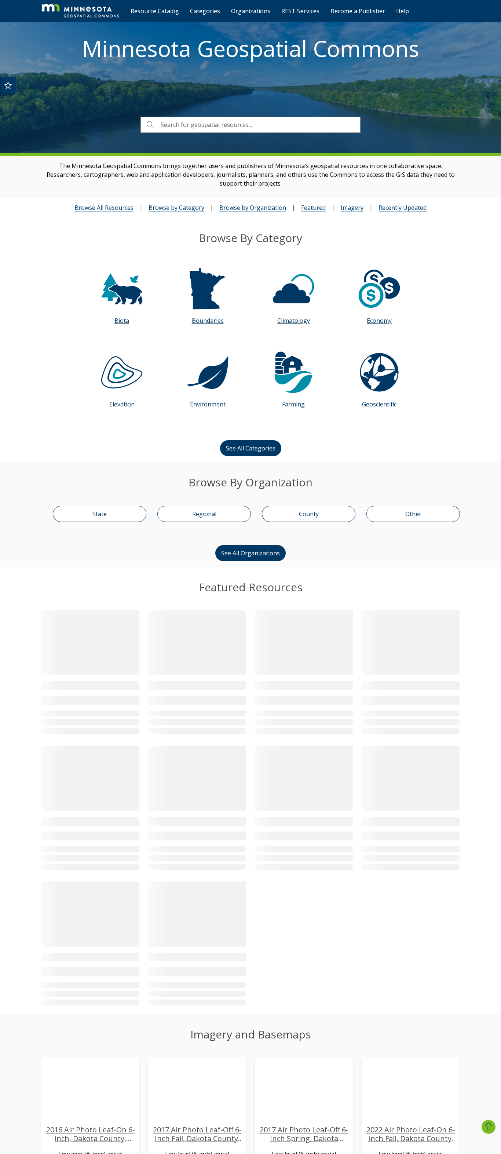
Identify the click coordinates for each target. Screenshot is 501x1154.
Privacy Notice (345, 1086)
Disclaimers (341, 1101)
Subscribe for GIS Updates (222, 1072)
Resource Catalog (155, 11)
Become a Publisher (357, 11)
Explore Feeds (411, 1144)
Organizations (250, 11)
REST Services (300, 11)
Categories (205, 11)
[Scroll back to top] (488, 1127)
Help (402, 11)
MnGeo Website (348, 1072)
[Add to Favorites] (8, 85)
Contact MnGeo (207, 1058)
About (334, 1058)
